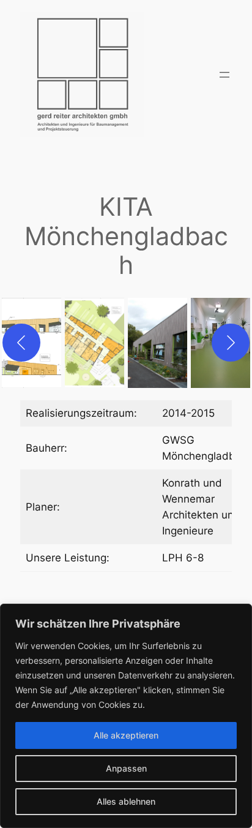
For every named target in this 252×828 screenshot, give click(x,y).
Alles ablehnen (126, 801)
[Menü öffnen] (224, 74)
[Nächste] (231, 343)
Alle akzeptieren (126, 735)
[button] (94, 343)
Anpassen (126, 768)
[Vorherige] (21, 343)
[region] (126, 716)
